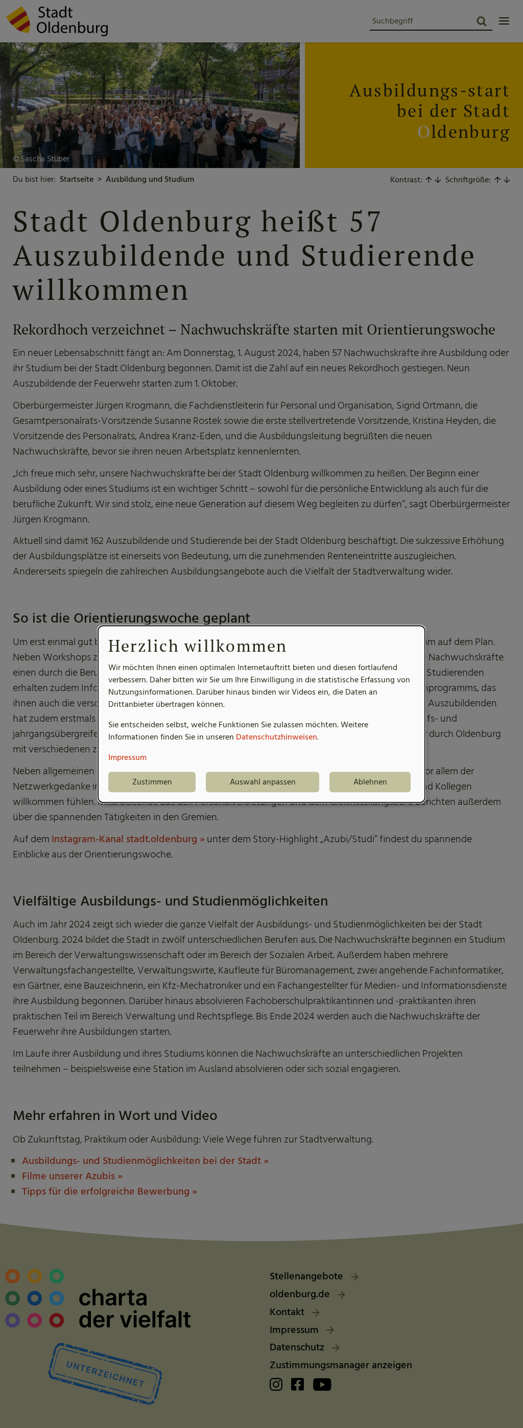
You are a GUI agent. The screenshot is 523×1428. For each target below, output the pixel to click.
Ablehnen (370, 782)
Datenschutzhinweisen (276, 737)
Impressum (127, 757)
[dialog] (261, 714)
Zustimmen (152, 782)
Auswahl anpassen (263, 782)
